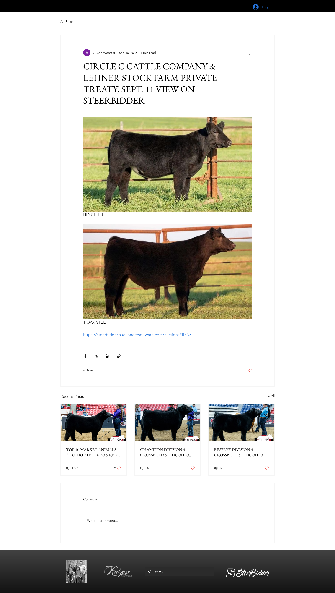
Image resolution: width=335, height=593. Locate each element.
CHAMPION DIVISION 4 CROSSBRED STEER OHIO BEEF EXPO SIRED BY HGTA (165, 452)
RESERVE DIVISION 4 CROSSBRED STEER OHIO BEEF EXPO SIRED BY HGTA (239, 452)
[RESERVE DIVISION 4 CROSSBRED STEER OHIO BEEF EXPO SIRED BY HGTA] (241, 422)
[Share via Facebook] (85, 356)
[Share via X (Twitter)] (96, 356)
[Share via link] (119, 356)
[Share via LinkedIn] (108, 356)
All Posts (66, 21)
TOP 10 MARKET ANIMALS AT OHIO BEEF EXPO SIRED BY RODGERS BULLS (91, 452)
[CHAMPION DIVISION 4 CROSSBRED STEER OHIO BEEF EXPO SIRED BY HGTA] (168, 422)
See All (270, 396)
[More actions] (249, 52)
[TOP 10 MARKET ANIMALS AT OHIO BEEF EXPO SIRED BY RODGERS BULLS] (93, 422)
